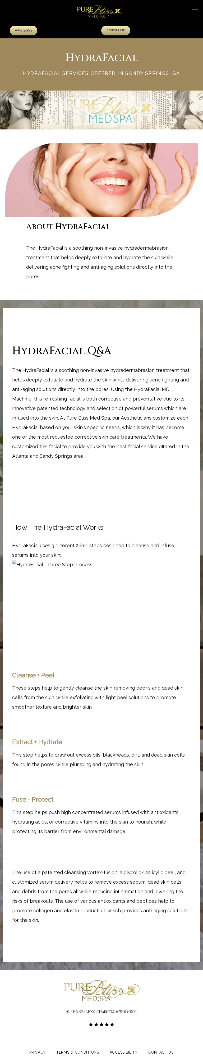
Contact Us (161, 1052)
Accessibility (124, 1052)
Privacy (37, 1052)
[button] (195, 8)
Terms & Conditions (77, 1052)
